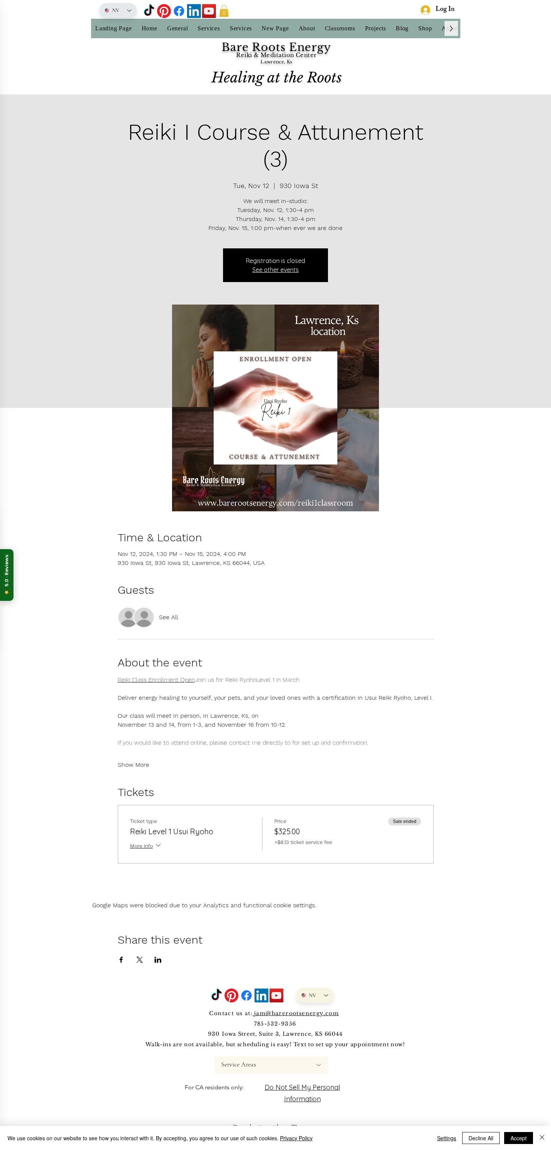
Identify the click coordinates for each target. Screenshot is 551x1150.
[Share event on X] (139, 960)
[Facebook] (179, 11)
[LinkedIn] (194, 11)
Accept (519, 1138)
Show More (133, 764)
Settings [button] (446, 1138)
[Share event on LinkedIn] (158, 960)
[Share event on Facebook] (121, 960)
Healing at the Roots (276, 77)
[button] (224, 11)
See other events (275, 269)
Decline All (481, 1138)
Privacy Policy (296, 1138)
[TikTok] (149, 11)
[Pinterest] (164, 11)
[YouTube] (209, 11)
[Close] (542, 1138)
